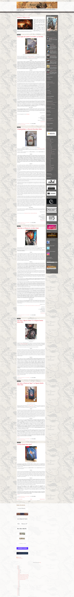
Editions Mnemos (21, 223)
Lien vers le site (43, 121)
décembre (19, 569)
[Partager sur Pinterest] (35, 123)
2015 (18, 595)
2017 (18, 593)
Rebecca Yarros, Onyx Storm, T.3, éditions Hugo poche (53, 55)
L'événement (48, 124)
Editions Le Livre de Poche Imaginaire (51, 149)
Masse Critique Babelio (49, 129)
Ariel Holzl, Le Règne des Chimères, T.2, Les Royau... (23, 577)
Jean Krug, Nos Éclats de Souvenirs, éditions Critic (53, 45)
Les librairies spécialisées (49, 98)
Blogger (40, 562)
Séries (47, 87)
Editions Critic (48, 144)
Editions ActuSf (20, 497)
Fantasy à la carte (19, 557)
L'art (47, 85)
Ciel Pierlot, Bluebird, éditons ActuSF (24, 444)
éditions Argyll (48, 160)
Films (47, 84)
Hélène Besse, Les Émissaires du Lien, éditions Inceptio (28, 228)
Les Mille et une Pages (27, 305)
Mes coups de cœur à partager (22, 124)
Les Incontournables (49, 119)
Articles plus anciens (42, 499)
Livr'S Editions (48, 157)
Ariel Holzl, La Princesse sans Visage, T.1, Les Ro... (23, 578)
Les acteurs (48, 125)
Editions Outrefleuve (49, 152)
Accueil (31, 499)
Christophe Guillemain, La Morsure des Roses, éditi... (23, 575)
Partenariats (24, 223)
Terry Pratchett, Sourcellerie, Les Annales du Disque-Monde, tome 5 (53, 66)
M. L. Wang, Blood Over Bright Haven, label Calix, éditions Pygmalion (53, 71)
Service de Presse (49, 174)
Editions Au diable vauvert (50, 142)
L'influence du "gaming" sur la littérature (51, 102)
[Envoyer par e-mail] (32, 123)
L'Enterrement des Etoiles (41, 148)
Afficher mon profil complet (19, 558)
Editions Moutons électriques (50, 151)
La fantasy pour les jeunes (50, 103)
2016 (18, 594)
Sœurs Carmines (31, 405)
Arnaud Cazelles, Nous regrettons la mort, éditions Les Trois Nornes (30, 37)
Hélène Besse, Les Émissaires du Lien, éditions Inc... (23, 576)
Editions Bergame (49, 143)
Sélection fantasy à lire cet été (50, 120)
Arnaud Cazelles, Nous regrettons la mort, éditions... (23, 574)
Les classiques (48, 91)
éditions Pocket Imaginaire (50, 167)
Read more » (18, 494)
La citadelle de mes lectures (37, 305)
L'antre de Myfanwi (32, 305)
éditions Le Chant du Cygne (50, 165)
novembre (19, 570)
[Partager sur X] (33, 123)
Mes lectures (20, 378)
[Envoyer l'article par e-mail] (30, 123)
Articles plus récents (19, 499)
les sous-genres (48, 79)
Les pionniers (48, 92)
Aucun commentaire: (27, 123)
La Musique (48, 86)
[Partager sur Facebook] (34, 123)
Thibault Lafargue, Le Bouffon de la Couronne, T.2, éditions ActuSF (53, 60)
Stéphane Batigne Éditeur (49, 158)
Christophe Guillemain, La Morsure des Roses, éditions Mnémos (29, 129)
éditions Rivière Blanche (49, 168)
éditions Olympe (48, 166)
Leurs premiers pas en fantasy (50, 104)
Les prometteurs (48, 93)
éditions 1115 (48, 159)
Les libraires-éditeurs (49, 97)
